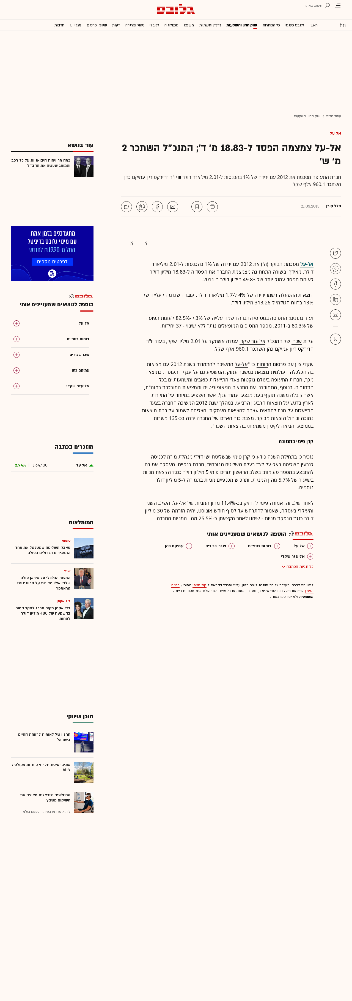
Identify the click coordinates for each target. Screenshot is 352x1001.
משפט (189, 25)
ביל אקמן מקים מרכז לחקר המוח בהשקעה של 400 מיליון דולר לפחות (42, 613)
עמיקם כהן (278, 348)
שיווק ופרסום (97, 25)
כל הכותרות (271, 25)
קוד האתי (199, 585)
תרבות (59, 25)
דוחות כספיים (260, 546)
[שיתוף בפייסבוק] (157, 206)
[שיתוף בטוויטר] (126, 206)
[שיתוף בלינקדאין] (335, 299)
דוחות (262, 364)
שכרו (297, 341)
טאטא (66, 540)
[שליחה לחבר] (172, 206)
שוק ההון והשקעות (241, 25)
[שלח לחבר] (335, 314)
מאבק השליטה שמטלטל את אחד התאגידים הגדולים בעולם (42, 550)
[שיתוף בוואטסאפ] (141, 206)
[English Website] (342, 24)
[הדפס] (212, 206)
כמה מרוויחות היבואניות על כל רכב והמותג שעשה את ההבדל (40, 163)
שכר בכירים (215, 546)
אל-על (241, 364)
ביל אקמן (63, 601)
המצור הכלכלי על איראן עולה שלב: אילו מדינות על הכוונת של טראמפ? (43, 583)
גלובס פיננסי (294, 25)
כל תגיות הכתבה (300, 566)
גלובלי (154, 25)
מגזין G (75, 25)
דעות (116, 25)
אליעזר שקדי (252, 341)
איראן (66, 571)
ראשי (314, 25)
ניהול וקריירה (134, 25)
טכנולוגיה (171, 25)
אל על (335, 133)
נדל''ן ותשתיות (210, 25)
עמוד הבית (333, 116)
